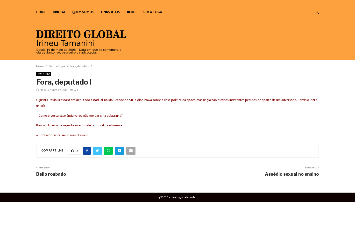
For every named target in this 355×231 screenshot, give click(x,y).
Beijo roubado (51, 174)
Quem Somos (83, 12)
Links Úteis (110, 12)
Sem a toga (152, 12)
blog (131, 12)
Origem (59, 12)
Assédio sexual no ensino (292, 174)
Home (40, 12)
